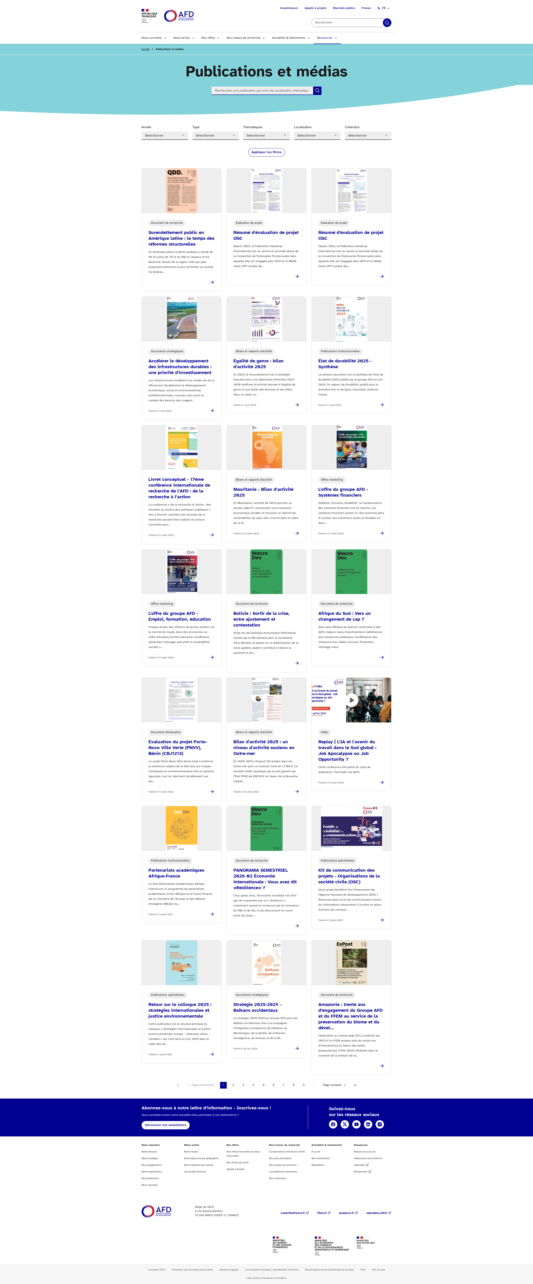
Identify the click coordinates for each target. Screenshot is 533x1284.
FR (384, 8)
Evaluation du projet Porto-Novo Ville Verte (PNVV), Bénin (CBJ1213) (177, 748)
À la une (315, 1151)
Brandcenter (360, 1171)
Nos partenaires (150, 1178)
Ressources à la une (364, 1151)
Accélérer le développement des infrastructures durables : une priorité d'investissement (180, 367)
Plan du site (378, 1269)
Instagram (380, 1124)
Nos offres (208, 38)
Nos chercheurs (277, 1178)
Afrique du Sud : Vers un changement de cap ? (344, 616)
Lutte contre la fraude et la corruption (266, 1278)
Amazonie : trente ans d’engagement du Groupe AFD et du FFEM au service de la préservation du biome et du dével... (350, 1016)
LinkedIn (368, 1124)
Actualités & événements (288, 38)
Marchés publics (344, 8)
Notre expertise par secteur (198, 1165)
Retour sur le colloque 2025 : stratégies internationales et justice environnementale (180, 1010)
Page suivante (332, 1085)
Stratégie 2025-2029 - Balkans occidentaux (257, 1007)
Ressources (325, 38)
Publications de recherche (368, 1158)
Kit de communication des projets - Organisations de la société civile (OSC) (349, 876)
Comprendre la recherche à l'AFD (287, 1151)
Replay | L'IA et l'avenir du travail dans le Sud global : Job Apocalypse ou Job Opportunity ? (347, 751)
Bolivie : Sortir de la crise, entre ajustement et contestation (261, 619)
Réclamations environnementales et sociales (329, 1269)
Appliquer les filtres (267, 152)
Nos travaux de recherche (243, 38)
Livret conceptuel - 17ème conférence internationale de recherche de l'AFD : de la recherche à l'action (179, 488)
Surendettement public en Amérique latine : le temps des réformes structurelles (181, 238)
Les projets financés (195, 1171)
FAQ (363, 1269)
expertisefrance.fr (293, 1213)
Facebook (333, 1124)
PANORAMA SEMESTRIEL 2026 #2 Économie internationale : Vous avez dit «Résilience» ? (265, 879)
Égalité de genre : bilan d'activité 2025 (258, 364)
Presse (366, 8)
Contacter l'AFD (156, 1269)
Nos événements (320, 1158)
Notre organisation (152, 1171)
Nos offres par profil (238, 1162)
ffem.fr (322, 1213)
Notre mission (149, 1151)
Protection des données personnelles (192, 1269)
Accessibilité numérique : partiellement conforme (272, 1269)
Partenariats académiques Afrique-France (176, 873)
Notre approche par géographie (201, 1158)
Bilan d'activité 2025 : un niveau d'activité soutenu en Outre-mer (263, 748)
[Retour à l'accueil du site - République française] (188, 16)
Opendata (359, 1165)
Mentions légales (229, 1269)
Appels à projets (315, 8)
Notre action (181, 38)
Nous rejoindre (150, 1185)
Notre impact (191, 1151)
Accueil (145, 49)
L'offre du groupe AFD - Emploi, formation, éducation (179, 616)
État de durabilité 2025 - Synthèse (345, 364)
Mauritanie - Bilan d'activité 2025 (263, 492)
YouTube (356, 1124)
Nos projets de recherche (282, 1165)
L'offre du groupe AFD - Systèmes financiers (343, 492)
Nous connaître (152, 38)
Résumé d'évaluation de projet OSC (266, 235)
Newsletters (317, 1165)
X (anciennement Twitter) (345, 1124)
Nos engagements (152, 1165)
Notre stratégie (150, 1158)
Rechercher (387, 23)
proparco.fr (346, 1213)
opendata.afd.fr (376, 1213)
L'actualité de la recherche (283, 1171)
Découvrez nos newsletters (165, 1125)
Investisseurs (289, 8)
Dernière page (355, 1085)
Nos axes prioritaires (280, 1158)
